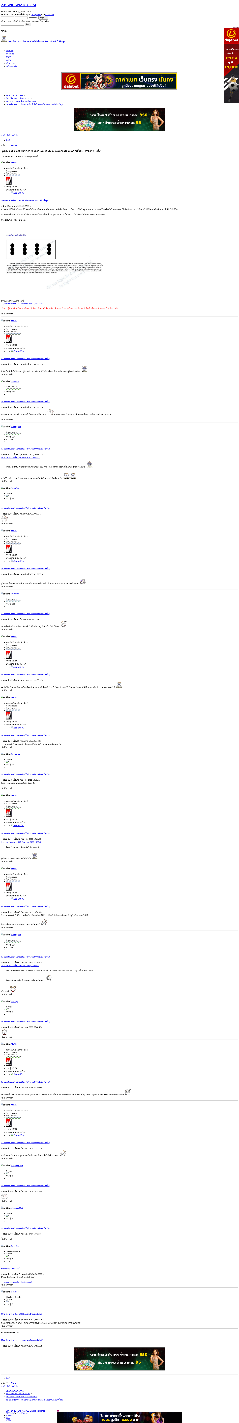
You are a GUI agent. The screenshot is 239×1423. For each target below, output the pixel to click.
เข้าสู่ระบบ (36, 15)
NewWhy (15, 488)
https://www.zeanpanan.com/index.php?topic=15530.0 (22, 303)
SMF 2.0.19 (11, 1411)
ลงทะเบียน (49, 15)
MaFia (14, 162)
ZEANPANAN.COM (18, 5)
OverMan (15, 381)
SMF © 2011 (23, 1411)
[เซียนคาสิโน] (17, 193)
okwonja (14, 1002)
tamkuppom (16, 427)
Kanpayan (15, 754)
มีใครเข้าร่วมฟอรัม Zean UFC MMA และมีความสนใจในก (22, 1314)
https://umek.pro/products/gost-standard (16, 1282)
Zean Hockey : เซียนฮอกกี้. (10, 1268)
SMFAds (10, 1413)
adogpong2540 (17, 1166)
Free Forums (22, 1413)
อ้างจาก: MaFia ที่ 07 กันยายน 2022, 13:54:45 (20, 966)
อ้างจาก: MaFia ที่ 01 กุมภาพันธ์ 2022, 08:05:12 (20, 458)
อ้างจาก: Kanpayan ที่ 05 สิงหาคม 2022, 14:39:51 (21, 842)
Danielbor (15, 1246)
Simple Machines (37, 1411)
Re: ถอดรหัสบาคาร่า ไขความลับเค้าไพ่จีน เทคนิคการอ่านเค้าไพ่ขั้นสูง (25, 359)
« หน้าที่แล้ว (6, 135)
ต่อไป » (15, 135)
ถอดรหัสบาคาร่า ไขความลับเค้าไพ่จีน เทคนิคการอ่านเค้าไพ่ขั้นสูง (36, 41)
